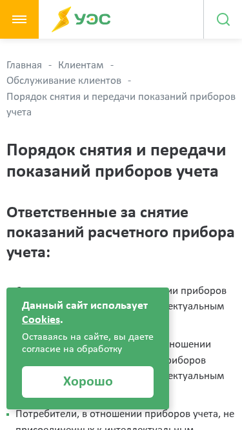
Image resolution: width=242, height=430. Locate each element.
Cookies (41, 320)
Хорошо (88, 382)
